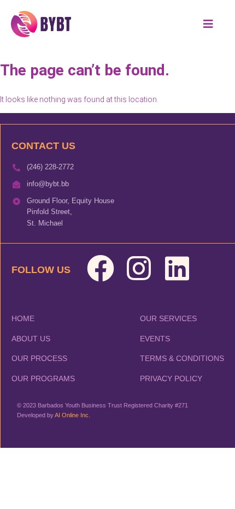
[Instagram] (138, 268)
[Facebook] (100, 268)
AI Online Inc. (72, 415)
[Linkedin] (177, 268)
